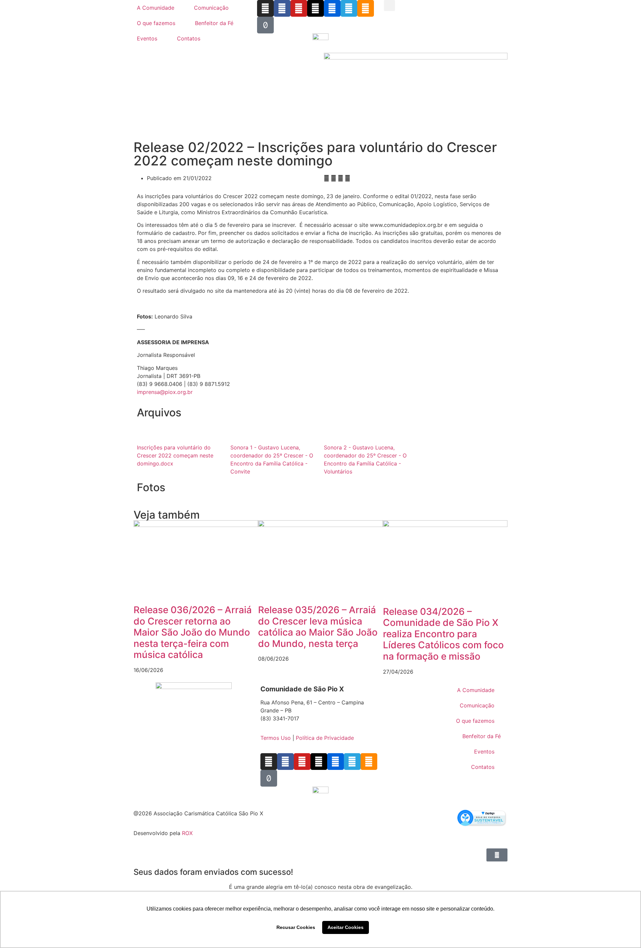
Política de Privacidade (325, 737)
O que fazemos (156, 23)
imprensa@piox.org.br (165, 392)
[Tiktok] (265, 25)
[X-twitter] (315, 8)
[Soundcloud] (365, 8)
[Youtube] (298, 8)
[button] (389, 5)
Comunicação (211, 7)
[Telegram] (349, 8)
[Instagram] (265, 8)
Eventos (147, 38)
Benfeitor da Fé (214, 23)
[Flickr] (332, 8)
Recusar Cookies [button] (295, 927)
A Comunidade (155, 7)
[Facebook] (282, 8)
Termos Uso (275, 737)
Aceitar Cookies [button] (346, 927)
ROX (187, 833)
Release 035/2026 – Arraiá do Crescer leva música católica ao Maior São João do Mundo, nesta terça (318, 626)
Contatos (188, 38)
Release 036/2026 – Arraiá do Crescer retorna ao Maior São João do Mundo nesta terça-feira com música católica (193, 632)
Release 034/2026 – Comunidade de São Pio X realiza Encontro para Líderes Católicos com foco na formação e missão (443, 634)
